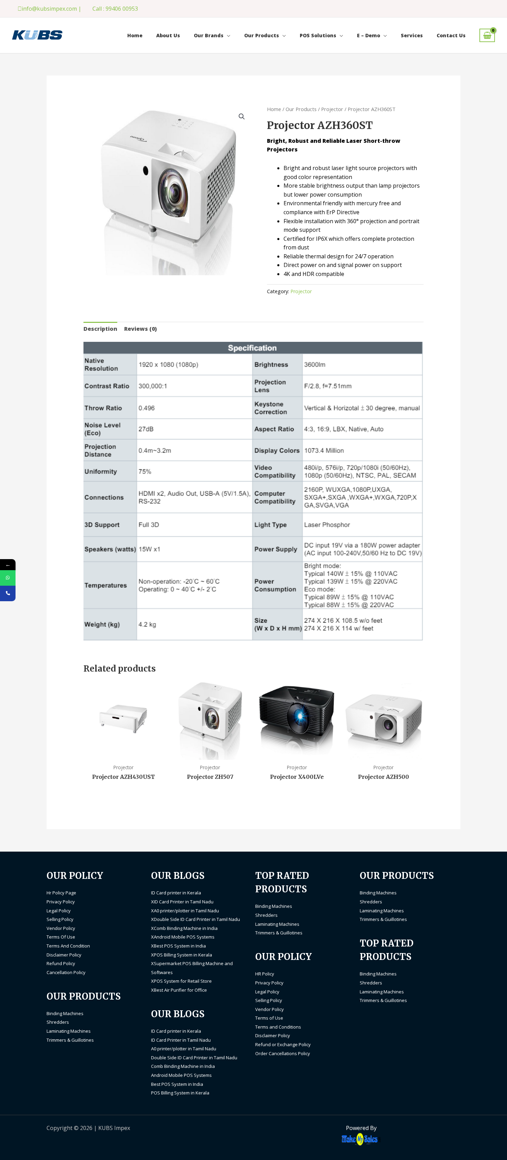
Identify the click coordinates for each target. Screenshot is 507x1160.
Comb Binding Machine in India (183, 1066)
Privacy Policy (61, 902)
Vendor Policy (61, 928)
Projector (332, 109)
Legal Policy (59, 911)
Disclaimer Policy (64, 955)
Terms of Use (269, 1018)
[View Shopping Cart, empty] (487, 35)
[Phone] (8, 593)
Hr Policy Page (61, 893)
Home (134, 35)
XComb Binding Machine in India (184, 928)
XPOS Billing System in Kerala (181, 955)
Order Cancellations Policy (282, 1053)
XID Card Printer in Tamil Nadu (182, 902)
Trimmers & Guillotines (70, 1040)
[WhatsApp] (8, 578)
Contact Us (451, 35)
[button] (242, 116)
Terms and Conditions (278, 1027)
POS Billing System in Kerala (180, 1093)
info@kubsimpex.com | (51, 8)
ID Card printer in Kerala (176, 893)
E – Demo (368, 35)
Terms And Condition (68, 946)
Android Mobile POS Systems (181, 1075)
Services (412, 35)
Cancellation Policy (66, 972)
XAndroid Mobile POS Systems (183, 937)
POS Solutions (318, 35)
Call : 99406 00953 (115, 8)
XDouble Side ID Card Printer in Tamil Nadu (195, 919)
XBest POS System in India (178, 946)
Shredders (58, 1022)
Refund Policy (61, 963)
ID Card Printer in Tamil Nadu (181, 1040)
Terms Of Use (61, 937)
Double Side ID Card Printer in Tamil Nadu (194, 1057)
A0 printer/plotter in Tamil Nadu (183, 1048)
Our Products (261, 35)
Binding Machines (65, 1013)
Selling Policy (60, 919)
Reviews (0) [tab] (140, 329)
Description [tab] (100, 329)
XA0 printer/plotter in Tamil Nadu (185, 911)
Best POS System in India (177, 1084)
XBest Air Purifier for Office (179, 990)
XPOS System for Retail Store (181, 981)
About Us (168, 35)
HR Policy (264, 974)
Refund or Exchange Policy (283, 1044)
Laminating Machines (69, 1031)
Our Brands (208, 35)
